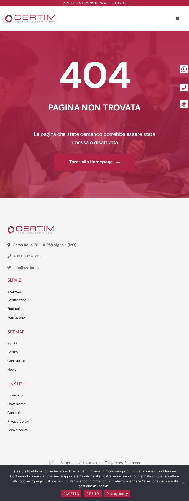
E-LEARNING (119, 3)
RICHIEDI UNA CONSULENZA (84, 3)
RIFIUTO (92, 494)
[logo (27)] (30, 16)
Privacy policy (117, 494)
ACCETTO (71, 494)
